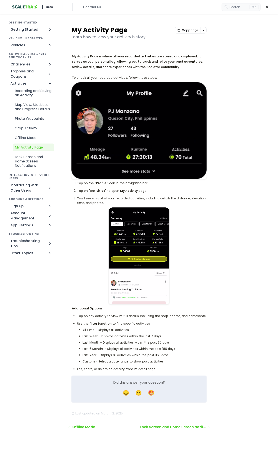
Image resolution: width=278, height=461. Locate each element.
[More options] (203, 30)
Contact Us (92, 7)
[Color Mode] (267, 7)
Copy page (190, 30)
